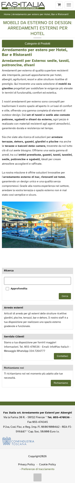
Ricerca (9, 270)
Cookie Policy (47, 464)
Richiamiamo (61, 383)
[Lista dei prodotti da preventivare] (59, 5)
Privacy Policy (26, 464)
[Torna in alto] (37, 477)
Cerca (65, 296)
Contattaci (62, 356)
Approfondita (19, 288)
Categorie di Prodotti (37, 43)
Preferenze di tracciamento (37, 469)
